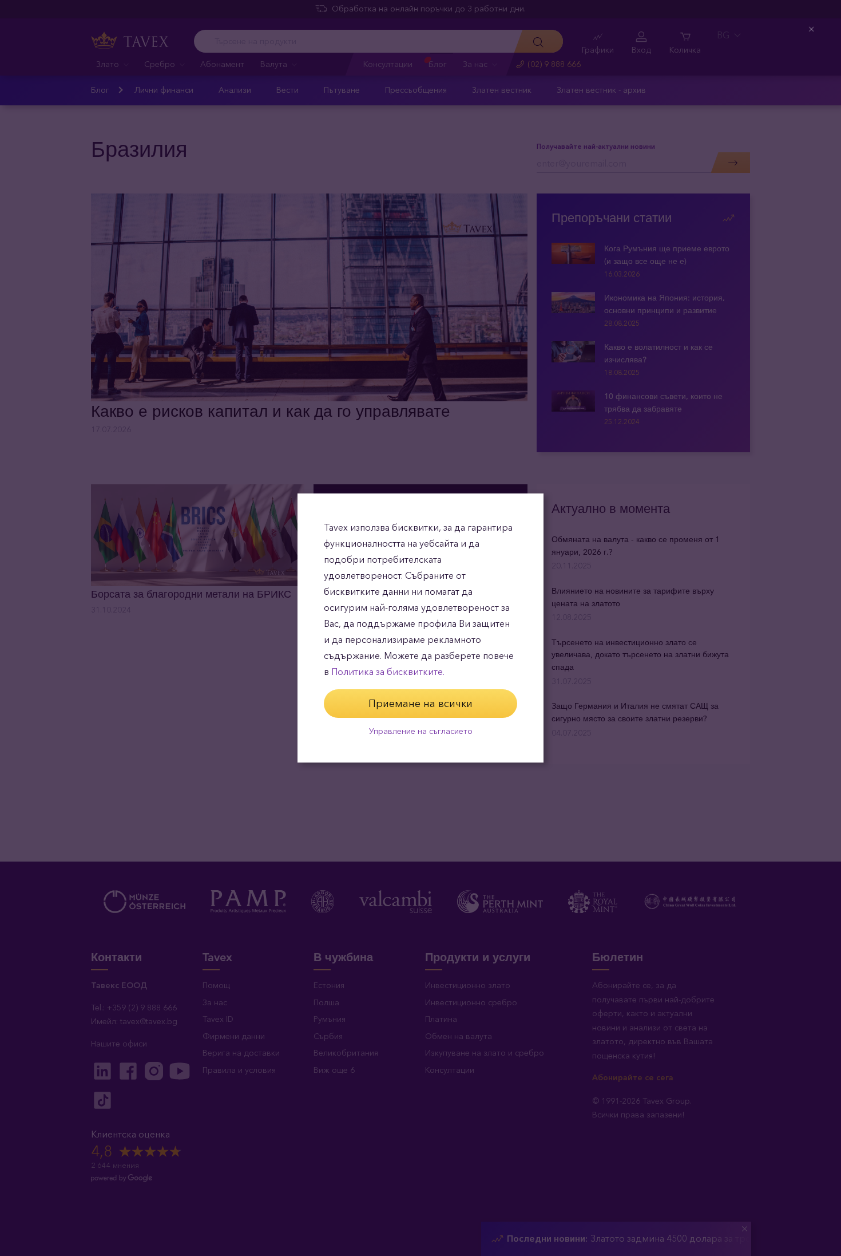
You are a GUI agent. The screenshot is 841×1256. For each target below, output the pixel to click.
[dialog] (420, 628)
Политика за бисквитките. (388, 671)
